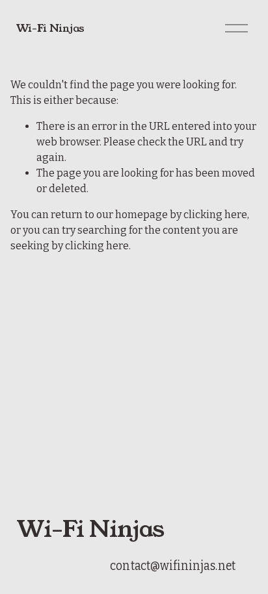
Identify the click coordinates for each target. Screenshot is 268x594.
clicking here (215, 214)
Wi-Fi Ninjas (50, 28)
